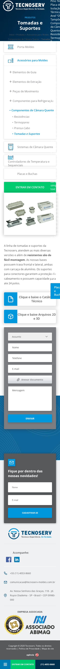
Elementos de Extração (27, 82)
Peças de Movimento (26, 91)
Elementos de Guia (24, 72)
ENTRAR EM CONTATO (23, 664)
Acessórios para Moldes (38, 34)
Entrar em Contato (30, 187)
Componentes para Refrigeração (33, 101)
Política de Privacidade (29, 648)
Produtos (20, 34)
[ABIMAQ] (40, 634)
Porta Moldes (25, 47)
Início (11, 34)
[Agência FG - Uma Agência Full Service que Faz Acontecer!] (30, 655)
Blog (53, 259)
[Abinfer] (14, 625)
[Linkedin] (16, 559)
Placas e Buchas (27, 174)
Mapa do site (48, 648)
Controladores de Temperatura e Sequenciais (29, 163)
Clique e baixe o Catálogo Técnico (37, 299)
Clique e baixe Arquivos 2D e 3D (37, 316)
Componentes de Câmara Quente (23, 39)
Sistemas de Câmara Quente (35, 147)
